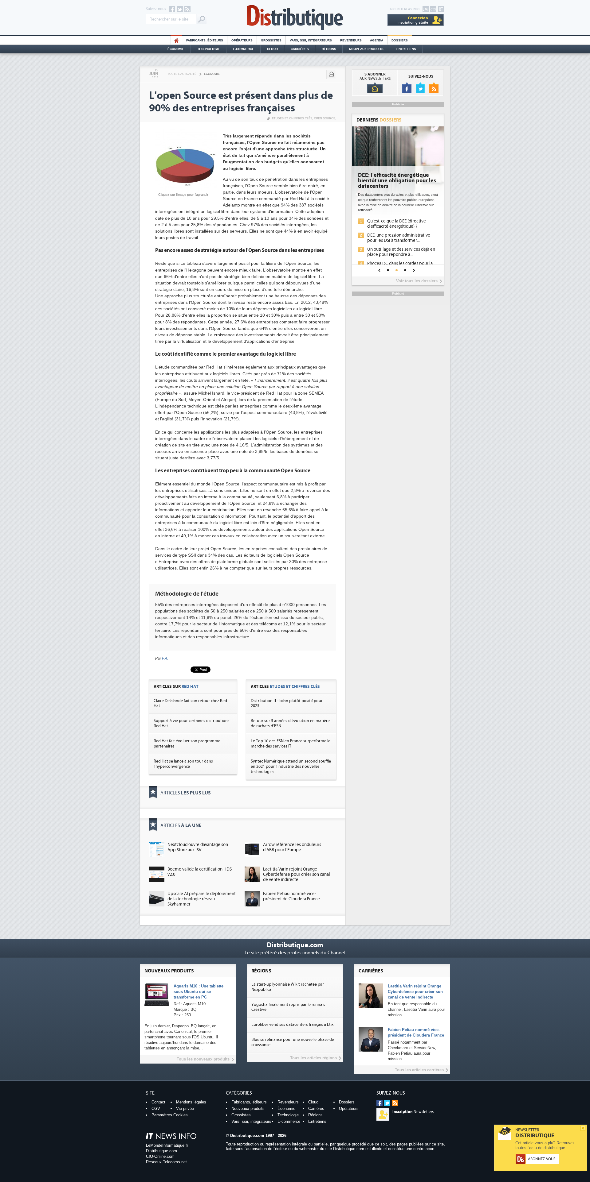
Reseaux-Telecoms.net (166, 1162)
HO (176, 40)
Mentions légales (191, 1102)
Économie (175, 49)
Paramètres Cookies (169, 1115)
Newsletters (413, 1112)
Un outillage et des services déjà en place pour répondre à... (401, 252)
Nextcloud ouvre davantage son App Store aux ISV (197, 847)
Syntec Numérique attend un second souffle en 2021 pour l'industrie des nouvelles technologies (291, 766)
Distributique (295, 18)
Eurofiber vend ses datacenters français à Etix (292, 1024)
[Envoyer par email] (331, 74)
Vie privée (185, 1108)
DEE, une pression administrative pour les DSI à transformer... (398, 238)
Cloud (272, 49)
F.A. (165, 658)
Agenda (376, 40)
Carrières (300, 49)
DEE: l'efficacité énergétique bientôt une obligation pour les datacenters (397, 180)
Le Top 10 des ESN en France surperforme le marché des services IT (290, 744)
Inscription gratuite (413, 20)
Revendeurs (351, 40)
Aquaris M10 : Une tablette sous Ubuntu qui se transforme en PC (198, 991)
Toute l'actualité (181, 73)
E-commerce (243, 49)
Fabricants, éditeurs (204, 40)
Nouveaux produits (248, 1108)
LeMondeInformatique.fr (167, 1145)
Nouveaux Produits (366, 49)
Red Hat (190, 686)
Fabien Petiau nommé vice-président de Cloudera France (291, 896)
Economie (212, 73)
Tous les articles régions (313, 1058)
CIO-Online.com (160, 1156)
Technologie (208, 49)
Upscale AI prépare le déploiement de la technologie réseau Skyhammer (201, 899)
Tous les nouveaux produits (203, 1059)
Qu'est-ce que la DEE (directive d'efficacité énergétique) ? (396, 223)
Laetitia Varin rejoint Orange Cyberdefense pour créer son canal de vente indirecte (296, 874)
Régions (329, 49)
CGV (155, 1108)
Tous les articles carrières (419, 1070)
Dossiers (399, 40)
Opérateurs (242, 40)
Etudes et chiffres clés (292, 118)
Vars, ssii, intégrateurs (251, 1121)
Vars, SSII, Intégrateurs (311, 40)
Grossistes (271, 40)
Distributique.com (161, 1151)
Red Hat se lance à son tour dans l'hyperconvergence (183, 764)
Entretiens (406, 49)
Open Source (324, 118)
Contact (158, 1102)
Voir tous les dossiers (417, 281)
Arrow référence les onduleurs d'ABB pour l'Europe (292, 847)
